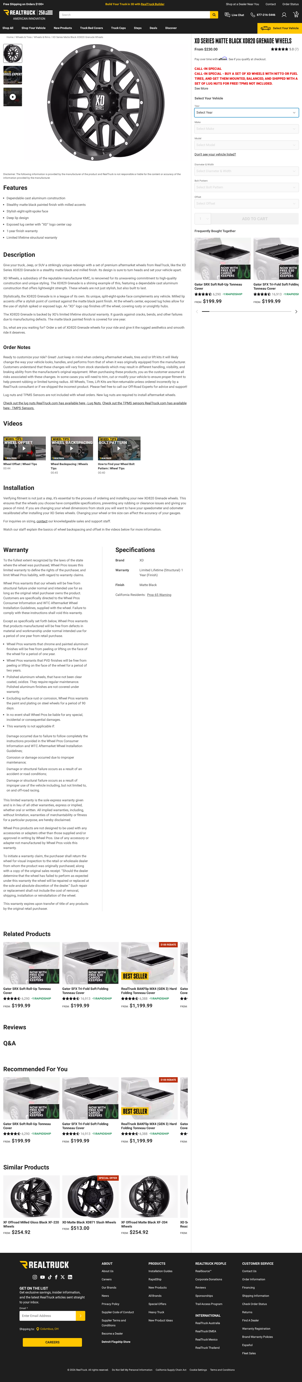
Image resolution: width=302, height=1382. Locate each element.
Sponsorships (204, 1295)
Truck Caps (118, 28)
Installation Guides (160, 1271)
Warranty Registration (256, 1328)
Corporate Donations (208, 1279)
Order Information (253, 1279)
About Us (107, 1271)
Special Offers (157, 1304)
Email (24, 1308)
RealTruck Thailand (207, 1347)
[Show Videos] (12, 97)
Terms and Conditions (222, 1369)
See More (201, 88)
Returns (247, 1312)
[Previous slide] (197, 311)
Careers (107, 1279)
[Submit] (80, 1316)
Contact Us (249, 1271)
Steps (138, 28)
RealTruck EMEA (205, 1331)
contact (42, 521)
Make (198, 122)
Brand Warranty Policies (257, 1336)
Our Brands (109, 1287)
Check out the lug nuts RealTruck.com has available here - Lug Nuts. (52, 403)
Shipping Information (255, 1295)
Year (197, 106)
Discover (171, 28)
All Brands (155, 1295)
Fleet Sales (249, 1353)
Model (198, 138)
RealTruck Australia (207, 1323)
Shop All (7, 28)
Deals (153, 28)
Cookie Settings (198, 1369)
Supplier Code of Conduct (118, 1312)
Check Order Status (254, 1304)
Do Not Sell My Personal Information (132, 1369)
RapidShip (155, 1279)
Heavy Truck (156, 1312)
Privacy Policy (110, 1304)
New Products (63, 28)
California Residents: (143, 595)
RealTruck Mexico (206, 1339)
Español (247, 1345)
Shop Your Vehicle (34, 28)
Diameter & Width (204, 164)
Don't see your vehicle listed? (215, 154)
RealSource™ (203, 1271)
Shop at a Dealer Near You (242, 4)
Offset (198, 197)
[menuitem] (8, 28)
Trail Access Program (208, 1304)
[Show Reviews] (285, 49)
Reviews (200, 1287)
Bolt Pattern (201, 180)
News (105, 1295)
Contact (271, 4)
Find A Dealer (250, 1320)
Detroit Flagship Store (116, 1341)
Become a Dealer (112, 1333)
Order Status (290, 4)
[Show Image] (12, 53)
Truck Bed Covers (91, 28)
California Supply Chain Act (171, 1369)
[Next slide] (296, 311)
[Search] (214, 14)
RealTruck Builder (152, 4)
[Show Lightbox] (106, 102)
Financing (248, 1287)
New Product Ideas (161, 1320)
